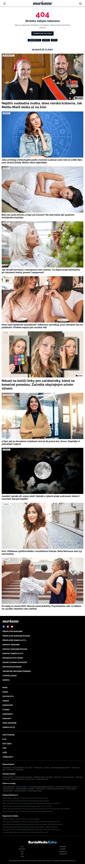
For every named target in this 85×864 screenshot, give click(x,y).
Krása (5, 692)
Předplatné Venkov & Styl (14, 640)
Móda (4, 688)
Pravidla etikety (6, 767)
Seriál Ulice (57, 777)
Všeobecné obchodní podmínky (16, 671)
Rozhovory (7, 705)
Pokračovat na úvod (42, 33)
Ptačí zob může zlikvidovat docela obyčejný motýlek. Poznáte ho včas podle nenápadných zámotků (31, 821)
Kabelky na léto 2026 (17, 779)
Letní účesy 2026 (29, 779)
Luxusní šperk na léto (42, 779)
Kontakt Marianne (11, 645)
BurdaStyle (63, 851)
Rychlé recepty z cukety (35, 790)
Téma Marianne (9, 723)
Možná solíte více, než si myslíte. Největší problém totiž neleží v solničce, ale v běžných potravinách (31, 830)
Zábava (46, 40)
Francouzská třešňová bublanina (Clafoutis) (41, 786)
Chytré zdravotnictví (68, 777)
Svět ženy (7, 744)
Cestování (46, 767)
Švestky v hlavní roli (21, 786)
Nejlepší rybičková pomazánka (56, 788)
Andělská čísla (38, 767)
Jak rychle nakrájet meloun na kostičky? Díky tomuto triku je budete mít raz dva (25, 832)
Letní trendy (10, 769)
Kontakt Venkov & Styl (12, 654)
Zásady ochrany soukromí (14, 662)
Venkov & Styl (8, 727)
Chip (4, 748)
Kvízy (54, 40)
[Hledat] (80, 3)
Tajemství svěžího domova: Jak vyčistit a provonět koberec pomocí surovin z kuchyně (26, 806)
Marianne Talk (34, 40)
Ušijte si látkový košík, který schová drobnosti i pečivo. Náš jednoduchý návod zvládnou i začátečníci (31, 803)
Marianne (63, 846)
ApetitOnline (8, 735)
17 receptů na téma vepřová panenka (66, 786)
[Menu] (4, 3)
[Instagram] (8, 626)
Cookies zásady (9, 676)
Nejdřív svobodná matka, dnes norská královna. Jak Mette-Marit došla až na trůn (25, 798)
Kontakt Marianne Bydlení (14, 649)
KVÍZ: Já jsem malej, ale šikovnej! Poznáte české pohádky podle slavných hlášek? (25, 801)
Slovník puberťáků (18, 767)
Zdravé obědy (19, 769)
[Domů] (42, 3)
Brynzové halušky (8, 790)
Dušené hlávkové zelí (8, 786)
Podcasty (6, 719)
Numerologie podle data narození (60, 767)
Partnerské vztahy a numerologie (43, 777)
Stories (6, 710)
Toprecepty (7, 757)
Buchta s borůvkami (20, 790)
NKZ (22, 851)
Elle (4, 739)
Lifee (4, 752)
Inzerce (6, 680)
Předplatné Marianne (12, 631)
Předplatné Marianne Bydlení (16, 636)
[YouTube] (12, 626)
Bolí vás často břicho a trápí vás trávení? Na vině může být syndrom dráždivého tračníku (27, 811)
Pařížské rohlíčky (40, 788)
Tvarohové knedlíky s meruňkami (24, 788)
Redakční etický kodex (12, 658)
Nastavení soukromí (11, 667)
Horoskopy (7, 714)
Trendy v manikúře (7, 777)
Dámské (63, 849)
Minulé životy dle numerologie (23, 777)
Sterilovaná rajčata (8, 788)
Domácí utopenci (71, 788)
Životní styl (8, 696)
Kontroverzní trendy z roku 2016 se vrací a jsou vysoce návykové (20, 819)
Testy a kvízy (28, 767)
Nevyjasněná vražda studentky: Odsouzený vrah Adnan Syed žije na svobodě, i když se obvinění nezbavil (32, 824)
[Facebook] (3, 626)
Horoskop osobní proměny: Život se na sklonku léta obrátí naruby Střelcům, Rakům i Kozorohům (29, 827)
